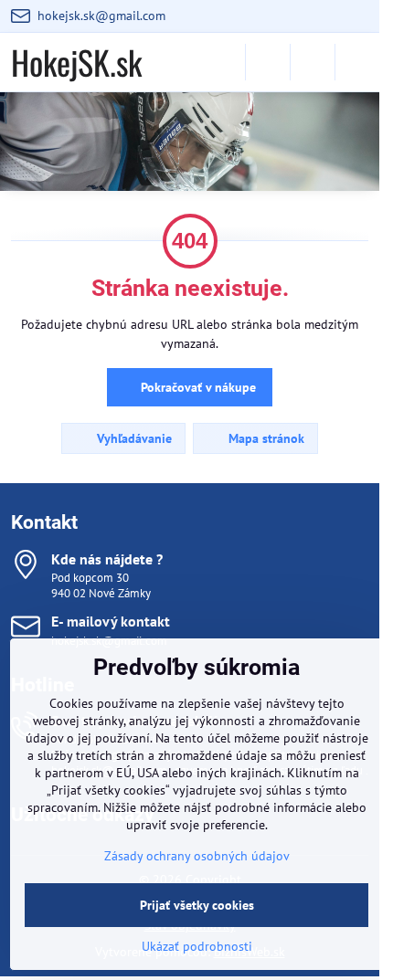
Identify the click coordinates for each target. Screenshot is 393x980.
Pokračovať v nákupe (196, 387)
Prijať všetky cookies (197, 905)
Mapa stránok (264, 438)
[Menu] (357, 62)
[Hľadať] (268, 62)
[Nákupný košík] (313, 62)
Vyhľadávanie (132, 438)
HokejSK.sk (76, 62)
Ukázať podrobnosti (197, 946)
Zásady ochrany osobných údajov (197, 856)
